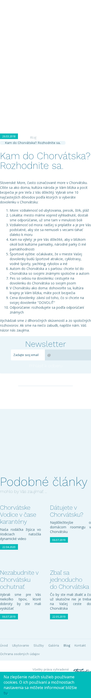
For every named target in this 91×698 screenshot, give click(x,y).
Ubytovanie (24, 70)
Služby (46, 70)
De (45, 51)
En (38, 51)
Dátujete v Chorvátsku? (66, 511)
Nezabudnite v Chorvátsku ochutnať (19, 579)
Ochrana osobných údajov (20, 654)
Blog (78, 70)
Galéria (63, 70)
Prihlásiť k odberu (45, 365)
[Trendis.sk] (80, 664)
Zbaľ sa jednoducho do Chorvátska (69, 579)
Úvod (5, 70)
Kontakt (7, 80)
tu (6, 693)
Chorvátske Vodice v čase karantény (18, 514)
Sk (31, 51)
